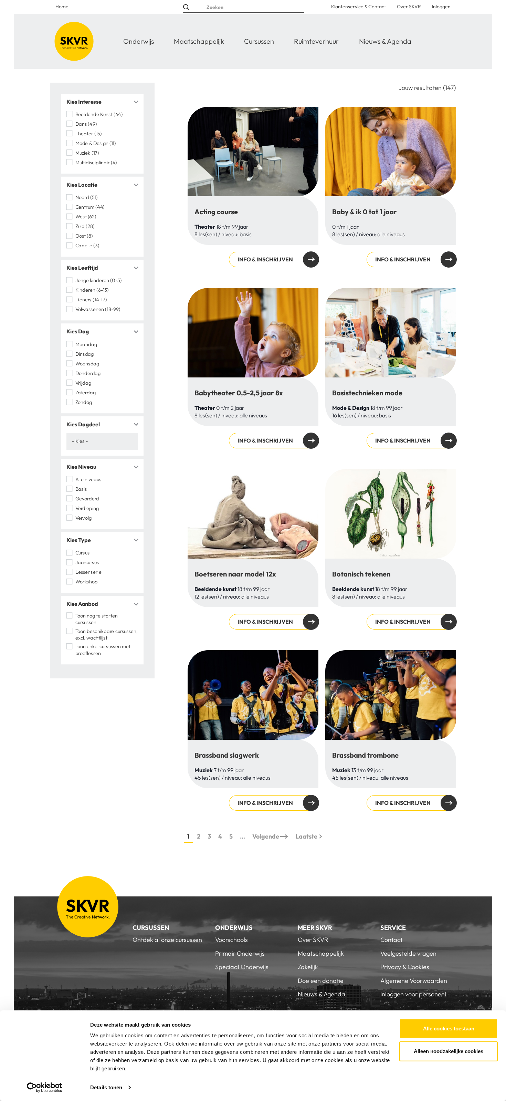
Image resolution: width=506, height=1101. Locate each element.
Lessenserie (88, 572)
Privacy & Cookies (404, 967)
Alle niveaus (88, 479)
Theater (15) (88, 134)
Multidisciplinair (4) (96, 162)
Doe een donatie (321, 981)
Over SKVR (409, 6)
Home (61, 6)
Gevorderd (87, 499)
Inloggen (441, 6)
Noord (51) (86, 197)
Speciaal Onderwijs (241, 967)
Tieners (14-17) (91, 300)
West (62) (85, 217)
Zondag (83, 402)
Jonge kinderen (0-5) (98, 280)
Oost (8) (84, 236)
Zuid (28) (85, 226)
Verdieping (87, 508)
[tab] (102, 102)
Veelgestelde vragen (408, 953)
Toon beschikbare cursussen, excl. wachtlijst (106, 634)
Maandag (86, 344)
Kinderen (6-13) (92, 290)
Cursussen (259, 41)
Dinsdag (84, 354)
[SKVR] (74, 41)
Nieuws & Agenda (385, 41)
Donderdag (88, 373)
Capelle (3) (87, 245)
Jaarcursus (87, 562)
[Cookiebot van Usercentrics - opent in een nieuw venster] (44, 1087)
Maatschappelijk (199, 41)
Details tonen (106, 1087)
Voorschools (231, 940)
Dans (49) (86, 124)
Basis (81, 489)
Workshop (86, 582)
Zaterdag (85, 392)
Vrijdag (83, 383)
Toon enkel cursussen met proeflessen (102, 649)
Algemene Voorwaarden (413, 981)
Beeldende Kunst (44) (99, 114)
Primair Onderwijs (240, 953)
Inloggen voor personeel (413, 994)
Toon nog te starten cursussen (96, 618)
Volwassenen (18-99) (97, 309)
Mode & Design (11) (95, 143)
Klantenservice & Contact (358, 6)
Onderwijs (138, 41)
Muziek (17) (87, 153)
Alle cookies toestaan (448, 1028)
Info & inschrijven (265, 259)
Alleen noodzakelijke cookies (448, 1051)
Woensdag (87, 363)
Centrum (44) (90, 207)
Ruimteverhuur (316, 41)
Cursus (82, 553)
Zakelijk (308, 967)
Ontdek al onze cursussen (167, 940)
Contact (391, 940)
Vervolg (83, 518)
